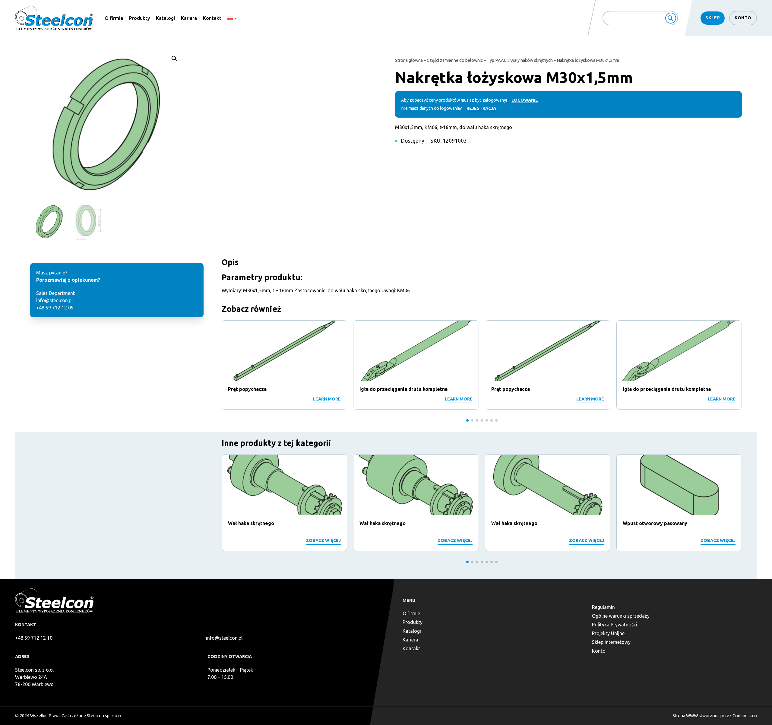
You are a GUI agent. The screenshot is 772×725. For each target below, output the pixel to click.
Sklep (712, 17)
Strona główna (409, 60)
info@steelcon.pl (224, 638)
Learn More (327, 399)
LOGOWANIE (524, 100)
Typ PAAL (496, 60)
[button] (174, 58)
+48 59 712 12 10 (33, 638)
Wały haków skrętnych (531, 60)
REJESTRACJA (481, 108)
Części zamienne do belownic (455, 60)
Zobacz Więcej (323, 540)
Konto (743, 17)
